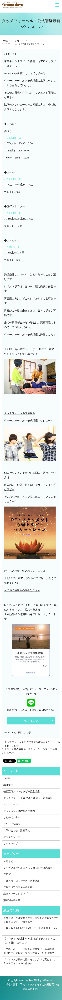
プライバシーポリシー (15, 837)
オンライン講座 (11, 824)
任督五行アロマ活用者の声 (17, 887)
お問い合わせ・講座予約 (16, 830)
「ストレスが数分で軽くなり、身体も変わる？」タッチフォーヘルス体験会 (29, 961)
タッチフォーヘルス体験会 (19, 413)
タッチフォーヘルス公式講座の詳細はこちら (30, 334)
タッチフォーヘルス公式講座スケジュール (28, 420)
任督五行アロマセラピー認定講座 (21, 791)
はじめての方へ (11, 817)
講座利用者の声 (11, 900)
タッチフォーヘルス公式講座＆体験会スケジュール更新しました (32, 744)
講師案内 (8, 785)
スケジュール (10, 804)
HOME (5, 41)
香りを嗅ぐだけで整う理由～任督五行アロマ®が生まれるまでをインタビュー (30, 920)
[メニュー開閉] (57, 5)
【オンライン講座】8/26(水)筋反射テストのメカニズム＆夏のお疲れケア (30, 940)
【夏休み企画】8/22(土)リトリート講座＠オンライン (30, 930)
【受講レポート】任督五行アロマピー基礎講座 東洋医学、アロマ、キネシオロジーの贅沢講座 (29, 951)
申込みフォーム (31, 571)
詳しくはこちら (31, 720)
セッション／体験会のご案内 (19, 811)
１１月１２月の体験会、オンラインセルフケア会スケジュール (29, 751)
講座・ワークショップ (15, 893)
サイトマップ (10, 843)
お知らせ (19, 41)
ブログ (7, 874)
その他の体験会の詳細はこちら (22, 590)
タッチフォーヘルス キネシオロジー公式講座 (27, 798)
